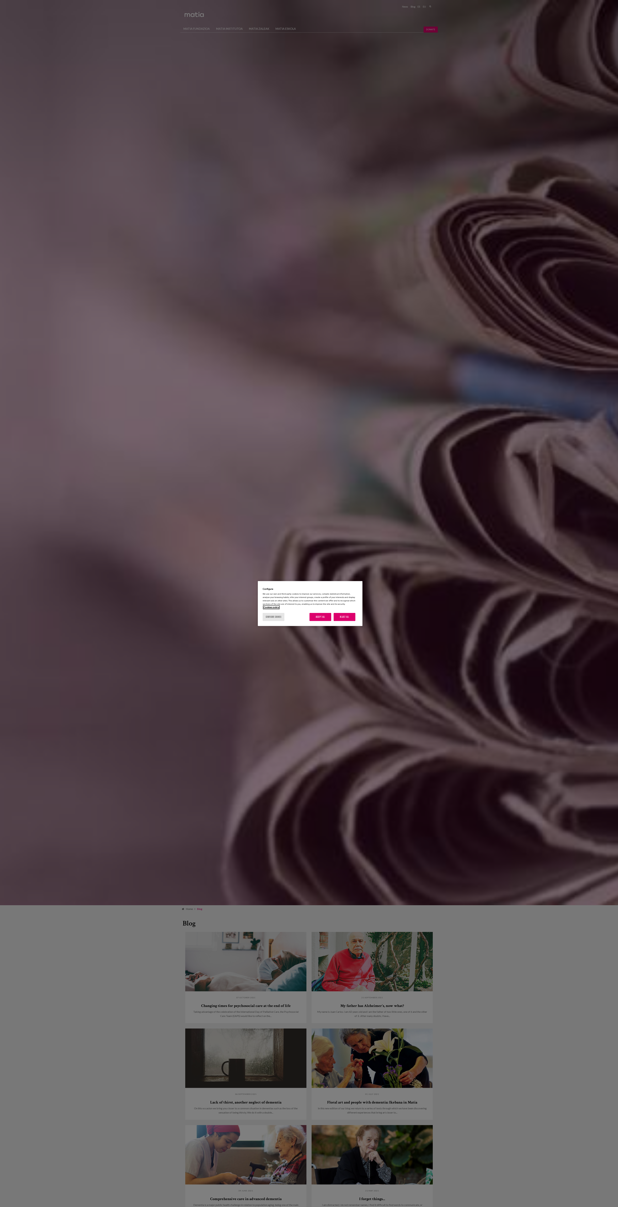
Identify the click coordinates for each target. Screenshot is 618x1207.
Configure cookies (273, 616)
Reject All (344, 616)
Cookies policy (271, 607)
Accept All (320, 616)
